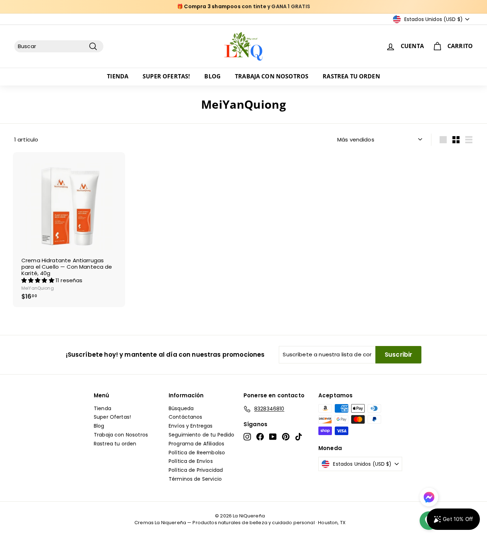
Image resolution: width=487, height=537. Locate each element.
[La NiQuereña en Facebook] (260, 436)
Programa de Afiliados (196, 443)
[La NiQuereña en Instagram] (247, 436)
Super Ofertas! (166, 76)
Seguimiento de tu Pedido (202, 434)
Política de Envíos (191, 461)
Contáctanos (186, 416)
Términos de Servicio (195, 478)
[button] (38, 280)
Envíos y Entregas (191, 425)
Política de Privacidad (196, 470)
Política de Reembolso (197, 452)
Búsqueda (181, 408)
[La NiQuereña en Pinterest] (285, 436)
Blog (212, 76)
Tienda (117, 76)
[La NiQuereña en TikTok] (298, 436)
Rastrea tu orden (351, 76)
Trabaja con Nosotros (271, 76)
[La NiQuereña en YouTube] (273, 436)
